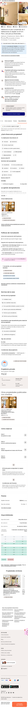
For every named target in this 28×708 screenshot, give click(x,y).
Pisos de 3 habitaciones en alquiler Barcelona (7, 616)
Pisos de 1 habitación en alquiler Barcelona (7, 613)
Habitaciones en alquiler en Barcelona (7, 621)
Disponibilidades (22, 121)
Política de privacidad (6, 650)
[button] (22, 23)
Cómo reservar (8, 121)
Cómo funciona (4, 634)
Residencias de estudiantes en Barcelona (5, 625)
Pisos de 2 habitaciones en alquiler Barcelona (20, 613)
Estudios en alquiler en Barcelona (19, 621)
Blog (2, 639)
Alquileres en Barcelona (7, 609)
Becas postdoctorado (6, 641)
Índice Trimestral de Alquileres (8, 644)
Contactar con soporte (6, 666)
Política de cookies (5, 652)
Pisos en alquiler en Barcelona (18, 610)
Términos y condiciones (6, 655)
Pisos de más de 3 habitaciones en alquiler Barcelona (20, 617)
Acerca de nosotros (5, 637)
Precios (15, 121)
